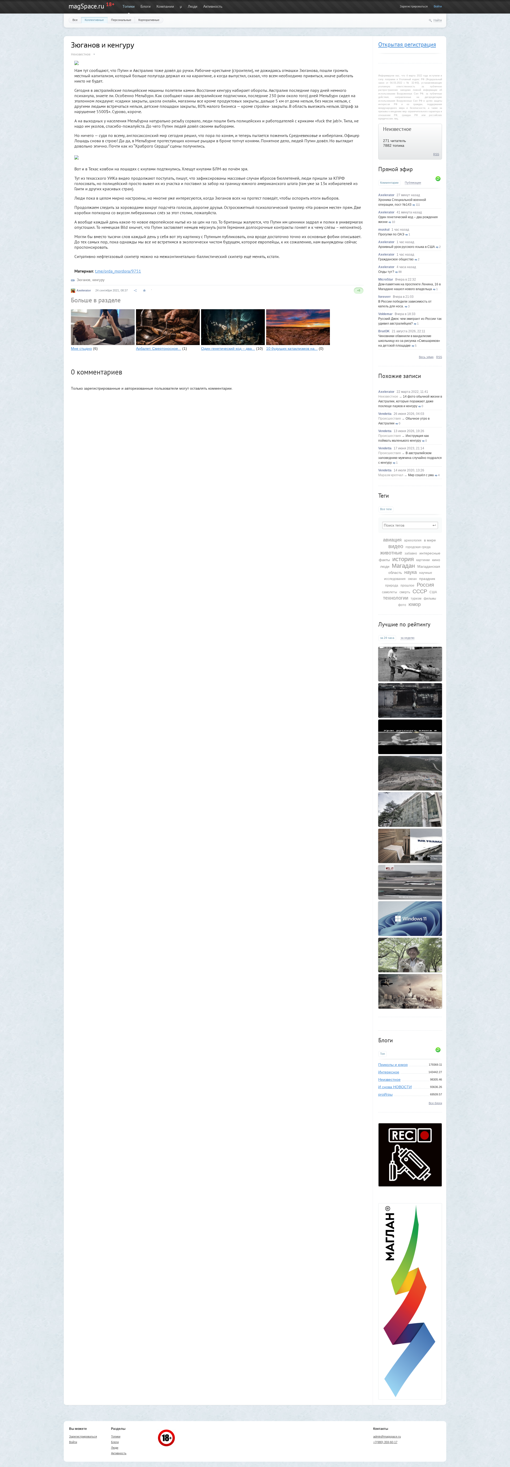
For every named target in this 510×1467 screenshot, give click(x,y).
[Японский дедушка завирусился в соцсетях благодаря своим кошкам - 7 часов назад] (410, 955)
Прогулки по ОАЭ (391, 234)
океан (412, 579)
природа (391, 585)
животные (391, 553)
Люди (192, 6)
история (403, 559)
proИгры (385, 1094)
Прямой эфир (395, 169)
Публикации (413, 182)
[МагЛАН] (410, 1185)
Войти (438, 6)
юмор (415, 604)
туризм (416, 598)
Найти (438, 20)
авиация (392, 540)
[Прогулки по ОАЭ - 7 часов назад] (410, 882)
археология (413, 540)
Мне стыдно (81, 348)
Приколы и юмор (393, 1064)
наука (410, 572)
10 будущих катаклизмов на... (292, 348)
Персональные (121, 19)
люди (384, 566)
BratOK (384, 331)
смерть (405, 592)
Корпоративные (148, 19)
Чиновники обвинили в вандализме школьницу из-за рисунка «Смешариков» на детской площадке (409, 340)
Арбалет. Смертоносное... (158, 348)
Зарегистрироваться (414, 6)
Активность (212, 6)
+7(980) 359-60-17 (385, 1442)
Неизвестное (397, 129)
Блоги (146, 6)
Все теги (386, 509)
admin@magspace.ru (387, 1436)
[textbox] (410, 525)
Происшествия (389, 418)
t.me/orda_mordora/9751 (118, 271)
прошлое (407, 585)
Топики (128, 6)
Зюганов (83, 280)
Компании (165, 6)
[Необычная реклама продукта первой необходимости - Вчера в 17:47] (410, 700)
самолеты (389, 592)
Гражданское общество (396, 259)
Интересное (388, 1072)
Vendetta (385, 414)
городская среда (418, 547)
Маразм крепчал (390, 475)
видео (395, 546)
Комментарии (389, 182)
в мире (430, 540)
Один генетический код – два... (228, 348)
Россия (425, 585)
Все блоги (435, 1103)
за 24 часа (387, 637)
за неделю (407, 637)
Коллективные (94, 19)
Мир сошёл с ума (421, 475)
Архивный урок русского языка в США (406, 247)
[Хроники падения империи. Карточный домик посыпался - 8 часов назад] (410, 991)
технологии (395, 598)
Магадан (403, 565)
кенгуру (98, 280)
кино (436, 560)
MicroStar (385, 279)
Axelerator (386, 195)
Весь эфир (426, 357)
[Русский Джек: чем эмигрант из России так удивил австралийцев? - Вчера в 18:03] (410, 664)
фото (402, 605)
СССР (420, 591)
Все (75, 19)
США (433, 592)
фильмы (430, 598)
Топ (382, 1053)
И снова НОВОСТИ (395, 1087)
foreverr (384, 297)
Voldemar (385, 314)
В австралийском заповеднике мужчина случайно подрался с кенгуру (410, 457)
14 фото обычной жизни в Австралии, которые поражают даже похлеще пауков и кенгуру (410, 401)
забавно (411, 553)
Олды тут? (386, 272)
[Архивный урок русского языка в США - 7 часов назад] (410, 736)
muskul (383, 229)
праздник (427, 579)
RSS (436, 154)
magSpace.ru (86, 6)
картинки (423, 560)
